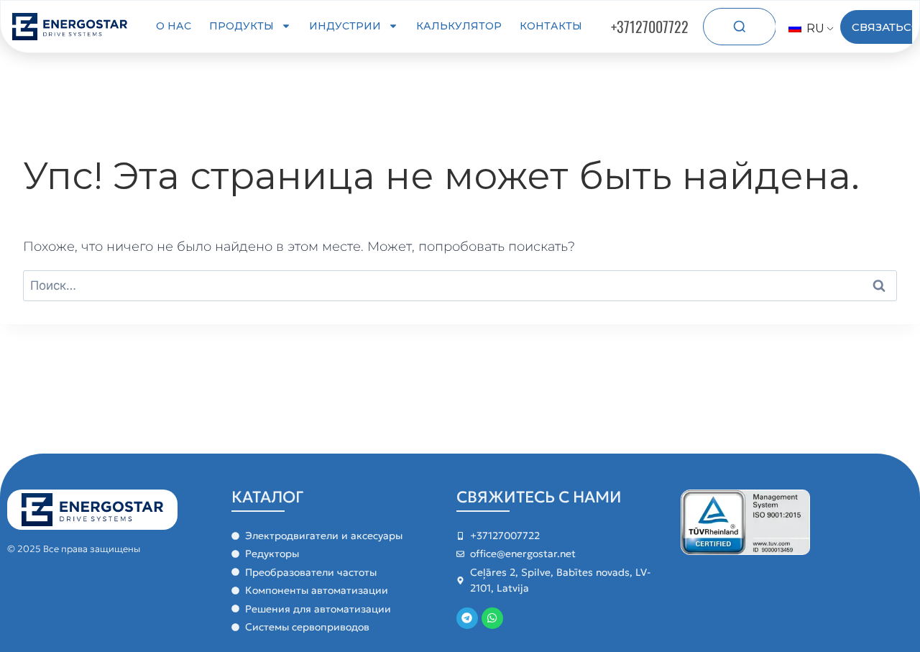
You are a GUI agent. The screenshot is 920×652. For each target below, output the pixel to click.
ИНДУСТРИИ (345, 25)
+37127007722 (650, 26)
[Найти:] (460, 285)
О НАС (173, 25)
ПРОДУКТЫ (241, 25)
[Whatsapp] (492, 618)
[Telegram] (467, 618)
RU (814, 28)
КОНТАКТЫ (551, 25)
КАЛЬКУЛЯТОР (459, 25)
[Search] (739, 26)
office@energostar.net (523, 553)
